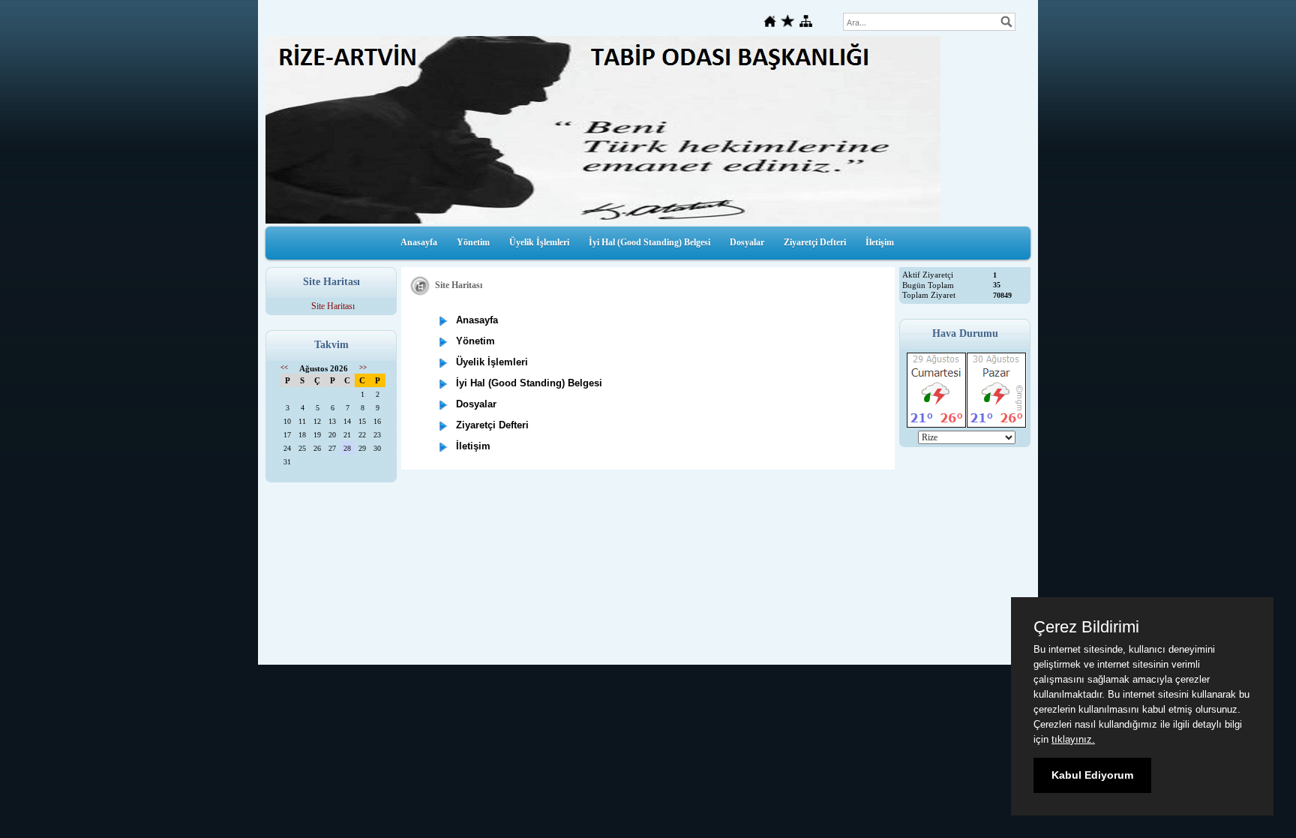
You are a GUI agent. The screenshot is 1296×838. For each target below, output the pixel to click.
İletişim (880, 242)
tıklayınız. (1073, 739)
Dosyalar (747, 242)
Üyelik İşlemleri (539, 242)
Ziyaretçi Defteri (815, 242)
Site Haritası (333, 306)
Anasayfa (418, 242)
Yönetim (473, 242)
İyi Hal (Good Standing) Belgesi (649, 242)
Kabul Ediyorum (1092, 775)
